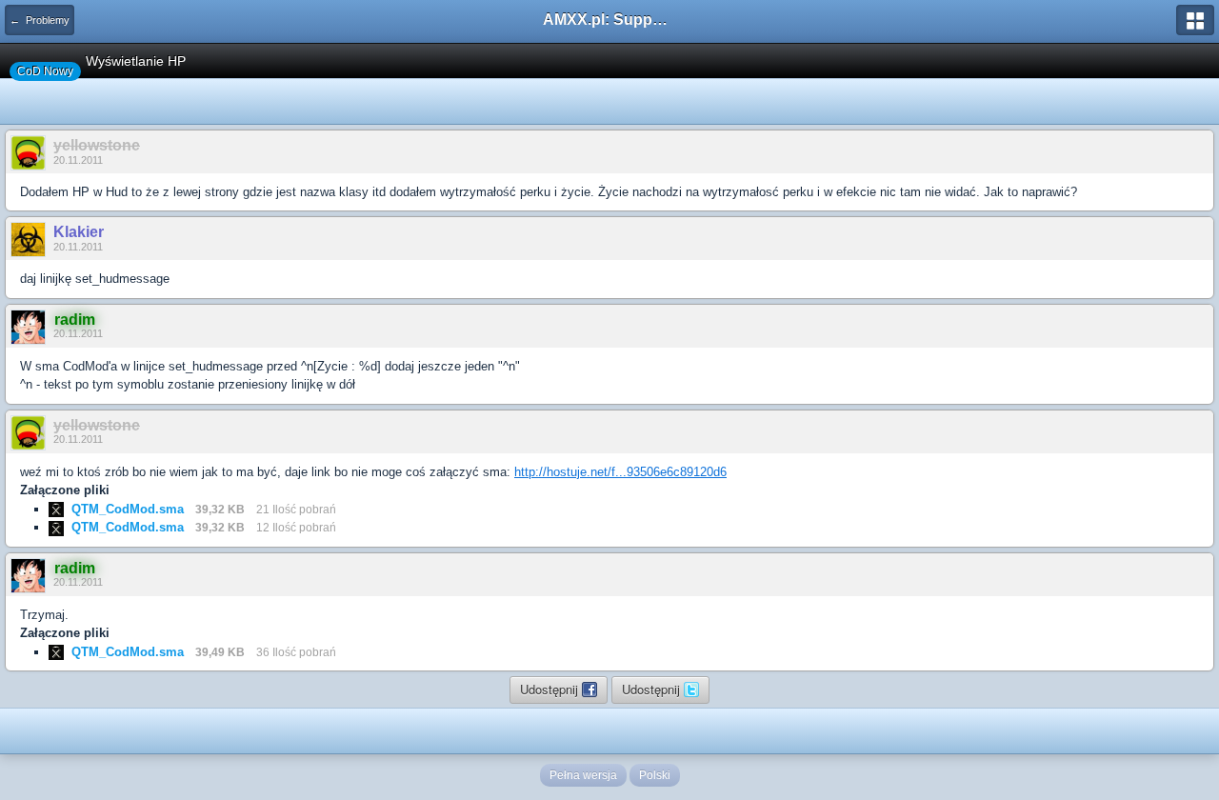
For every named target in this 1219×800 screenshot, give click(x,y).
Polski (654, 775)
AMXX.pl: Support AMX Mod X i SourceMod (609, 19)
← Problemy (40, 20)
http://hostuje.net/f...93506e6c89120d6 (620, 472)
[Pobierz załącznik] (56, 509)
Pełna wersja (583, 775)
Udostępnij (551, 689)
